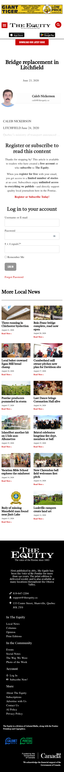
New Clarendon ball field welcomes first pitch (46, 473)
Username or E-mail (16, 217)
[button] (4, 25)
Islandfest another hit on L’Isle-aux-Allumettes (15, 436)
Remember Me (15, 257)
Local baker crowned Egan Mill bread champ (14, 364)
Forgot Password (14, 277)
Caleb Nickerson (43, 96)
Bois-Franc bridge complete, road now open (46, 326)
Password (10, 230)
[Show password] (54, 236)
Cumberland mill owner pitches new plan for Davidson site (47, 364)
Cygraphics (20, 729)
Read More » (7, 333)
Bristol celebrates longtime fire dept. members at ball (45, 436)
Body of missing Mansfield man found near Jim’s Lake (15, 511)
